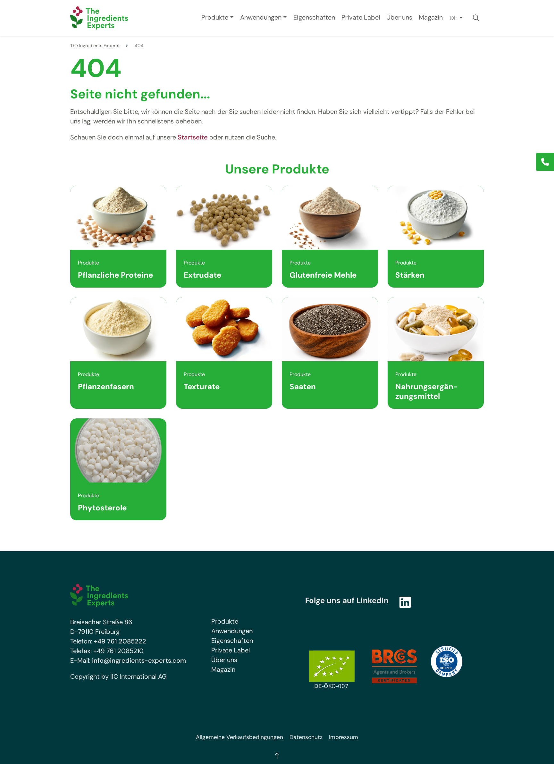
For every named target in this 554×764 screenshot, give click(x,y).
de (453, 18)
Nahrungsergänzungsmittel (426, 391)
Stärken (409, 275)
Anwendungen (260, 17)
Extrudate (202, 275)
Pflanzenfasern (106, 386)
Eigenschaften (314, 17)
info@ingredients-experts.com (139, 660)
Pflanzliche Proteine (115, 275)
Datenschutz (306, 737)
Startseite (193, 137)
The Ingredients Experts (94, 45)
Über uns (399, 17)
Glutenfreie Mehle (323, 275)
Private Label (360, 17)
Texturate (202, 386)
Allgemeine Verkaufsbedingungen (239, 737)
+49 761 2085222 (120, 641)
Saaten (303, 386)
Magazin (431, 17)
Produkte (214, 17)
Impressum (343, 737)
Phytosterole (102, 508)
